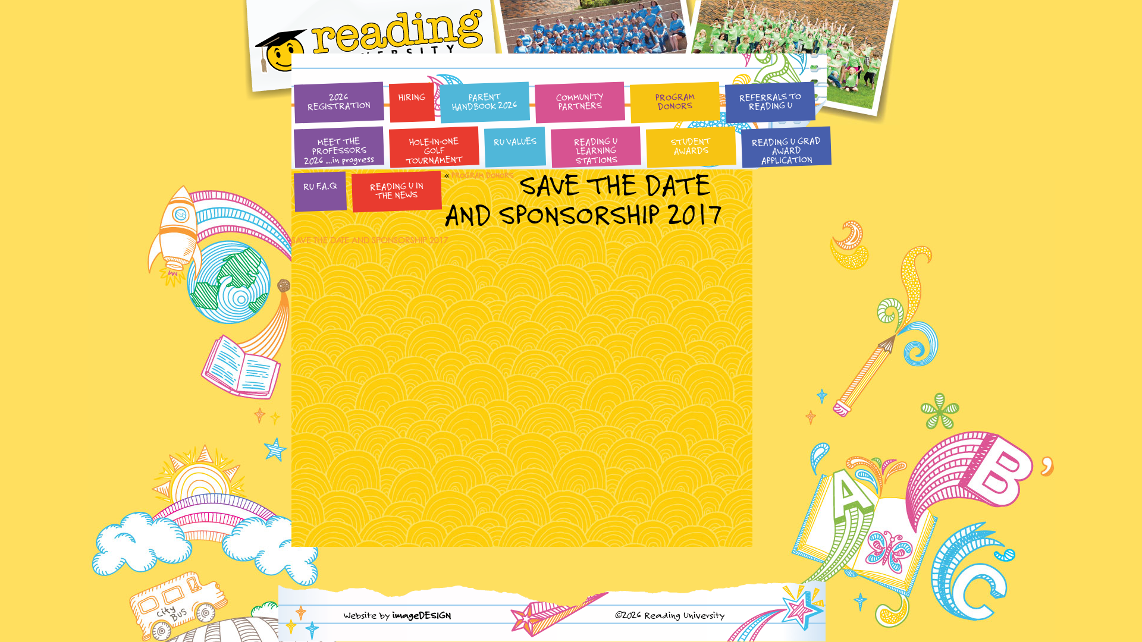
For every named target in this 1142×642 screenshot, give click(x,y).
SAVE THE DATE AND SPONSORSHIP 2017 (369, 240)
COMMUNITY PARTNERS (580, 101)
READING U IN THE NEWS (396, 190)
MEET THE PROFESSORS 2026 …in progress (340, 151)
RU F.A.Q (320, 185)
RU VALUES (515, 141)
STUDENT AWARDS (691, 146)
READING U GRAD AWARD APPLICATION (786, 150)
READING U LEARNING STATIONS (596, 150)
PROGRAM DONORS (675, 101)
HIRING (411, 96)
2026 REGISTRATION (339, 101)
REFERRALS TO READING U (770, 101)
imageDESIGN (422, 615)
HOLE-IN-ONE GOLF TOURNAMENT (434, 151)
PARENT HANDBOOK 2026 (485, 101)
